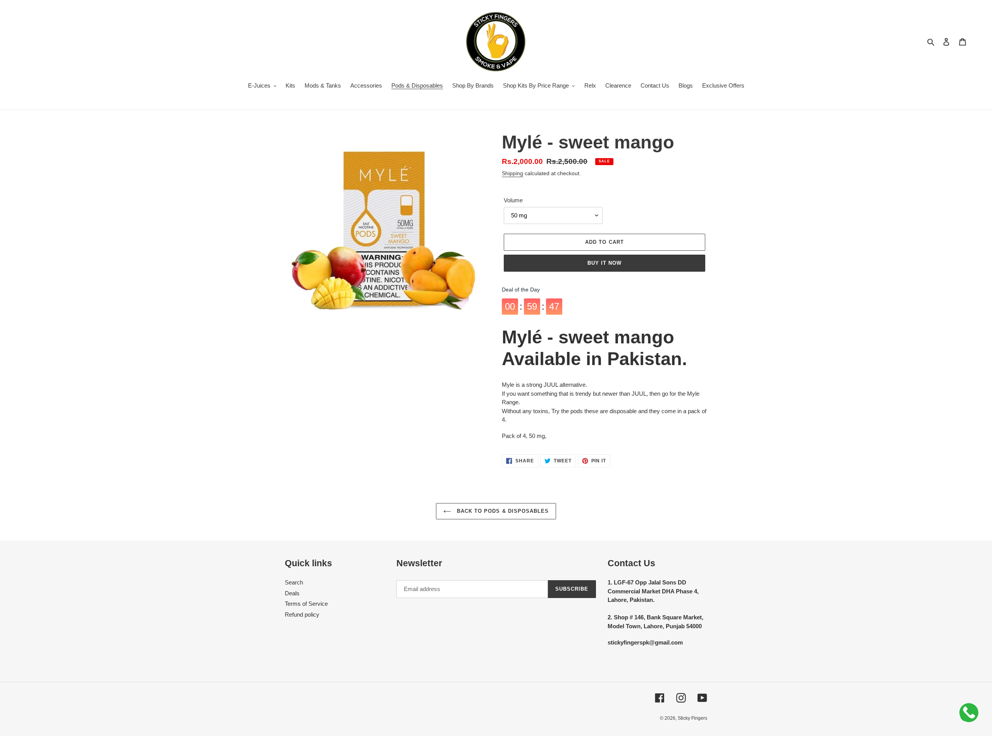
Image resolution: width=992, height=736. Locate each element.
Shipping (512, 173)
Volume (513, 200)
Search (294, 582)
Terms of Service (306, 603)
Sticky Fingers (692, 718)
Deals (292, 593)
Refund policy (302, 614)
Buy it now (604, 263)
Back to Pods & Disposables (502, 511)
